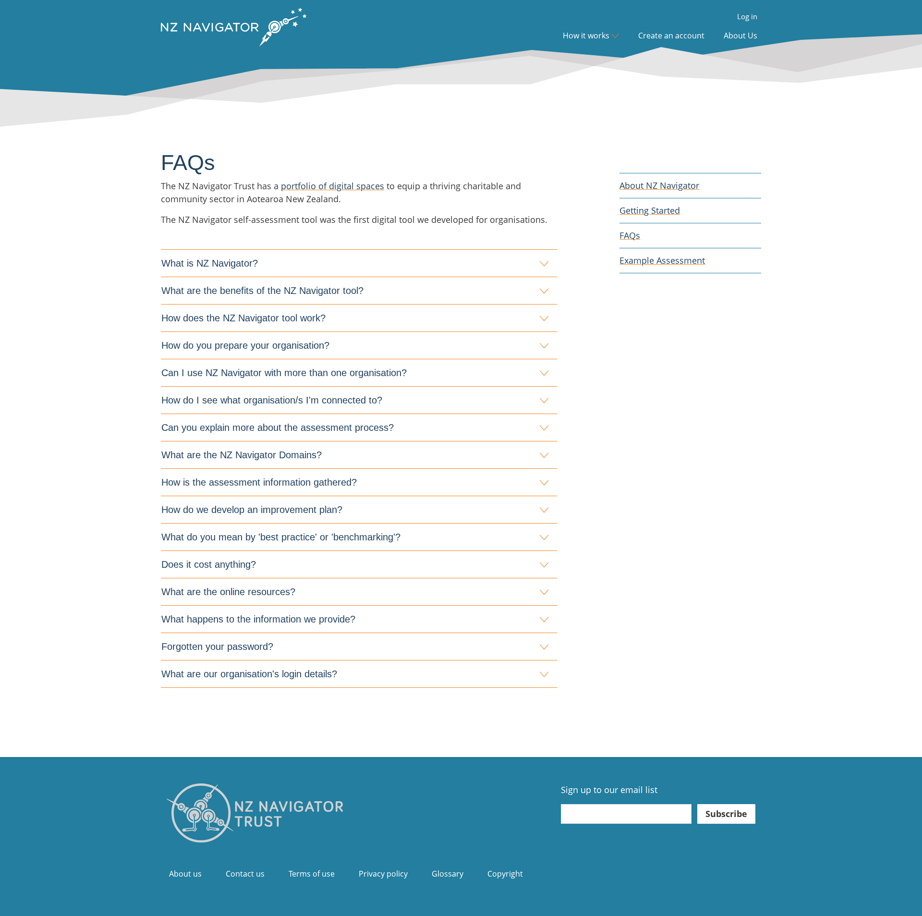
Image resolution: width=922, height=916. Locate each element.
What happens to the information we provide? (258, 619)
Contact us (245, 873)
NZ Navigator (233, 35)
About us (185, 873)
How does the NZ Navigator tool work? (243, 318)
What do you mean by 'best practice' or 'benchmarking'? (280, 537)
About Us (740, 35)
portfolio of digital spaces (332, 186)
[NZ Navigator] (255, 812)
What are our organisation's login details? (249, 674)
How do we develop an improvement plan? (251, 509)
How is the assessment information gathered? (259, 482)
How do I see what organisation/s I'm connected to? (271, 400)
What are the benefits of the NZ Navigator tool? (262, 290)
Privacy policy (383, 873)
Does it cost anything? (208, 564)
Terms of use (312, 873)
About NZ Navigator (659, 185)
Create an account (671, 35)
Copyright (505, 873)
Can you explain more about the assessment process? (277, 427)
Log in (747, 16)
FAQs (629, 235)
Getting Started (649, 210)
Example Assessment (662, 260)
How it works (586, 35)
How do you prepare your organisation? (245, 345)
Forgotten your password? (217, 646)
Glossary (447, 873)
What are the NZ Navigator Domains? (241, 455)
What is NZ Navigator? (209, 263)
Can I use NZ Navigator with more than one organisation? (284, 372)
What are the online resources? (228, 591)
